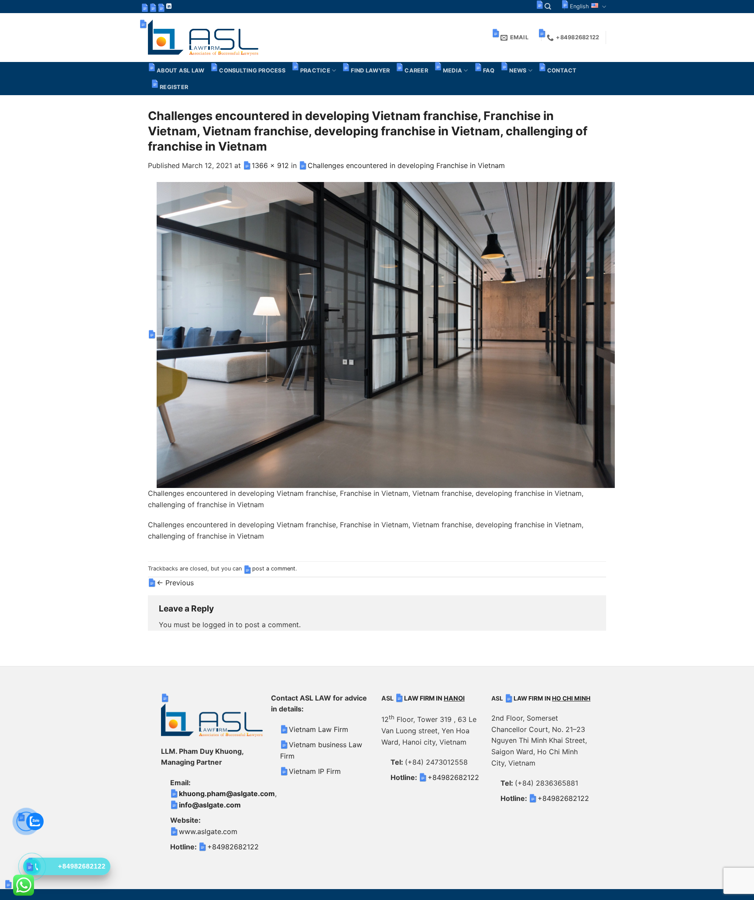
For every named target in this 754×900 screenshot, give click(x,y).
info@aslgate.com (210, 804)
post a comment (273, 568)
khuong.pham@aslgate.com (227, 793)
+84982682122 (233, 846)
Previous (175, 582)
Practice (315, 70)
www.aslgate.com (208, 831)
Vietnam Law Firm (318, 729)
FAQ (489, 70)
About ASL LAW (180, 70)
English (579, 6)
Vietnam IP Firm (315, 771)
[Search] (548, 6)
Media (452, 70)
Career (416, 70)
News (517, 70)
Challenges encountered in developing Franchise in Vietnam (406, 165)
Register (174, 87)
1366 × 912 (270, 165)
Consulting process (252, 70)
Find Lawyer (370, 70)
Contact (562, 70)
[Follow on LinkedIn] (168, 6)
